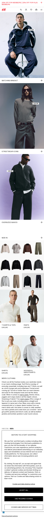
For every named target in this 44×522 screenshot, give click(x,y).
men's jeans (24, 399)
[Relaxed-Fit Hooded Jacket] (27, 265)
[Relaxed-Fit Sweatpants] (16, 281)
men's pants (24, 395)
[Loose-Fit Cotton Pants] (38, 281)
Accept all (23, 490)
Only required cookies (24, 499)
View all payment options (10, 516)
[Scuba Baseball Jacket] (38, 265)
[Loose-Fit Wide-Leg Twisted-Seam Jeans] (38, 248)
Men (11, 429)
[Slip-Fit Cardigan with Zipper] (27, 281)
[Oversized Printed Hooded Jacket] (16, 265)
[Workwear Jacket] (5, 248)
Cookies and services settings (23, 507)
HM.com (5, 429)
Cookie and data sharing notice (23, 484)
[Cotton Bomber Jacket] (5, 265)
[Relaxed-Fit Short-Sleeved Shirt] (16, 248)
